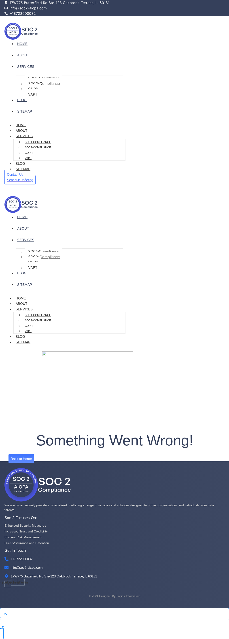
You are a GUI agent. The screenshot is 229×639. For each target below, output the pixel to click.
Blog (22, 100)
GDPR (33, 89)
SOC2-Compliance (44, 83)
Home (22, 44)
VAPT (32, 94)
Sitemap (24, 111)
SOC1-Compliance (43, 78)
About (23, 55)
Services (25, 66)
